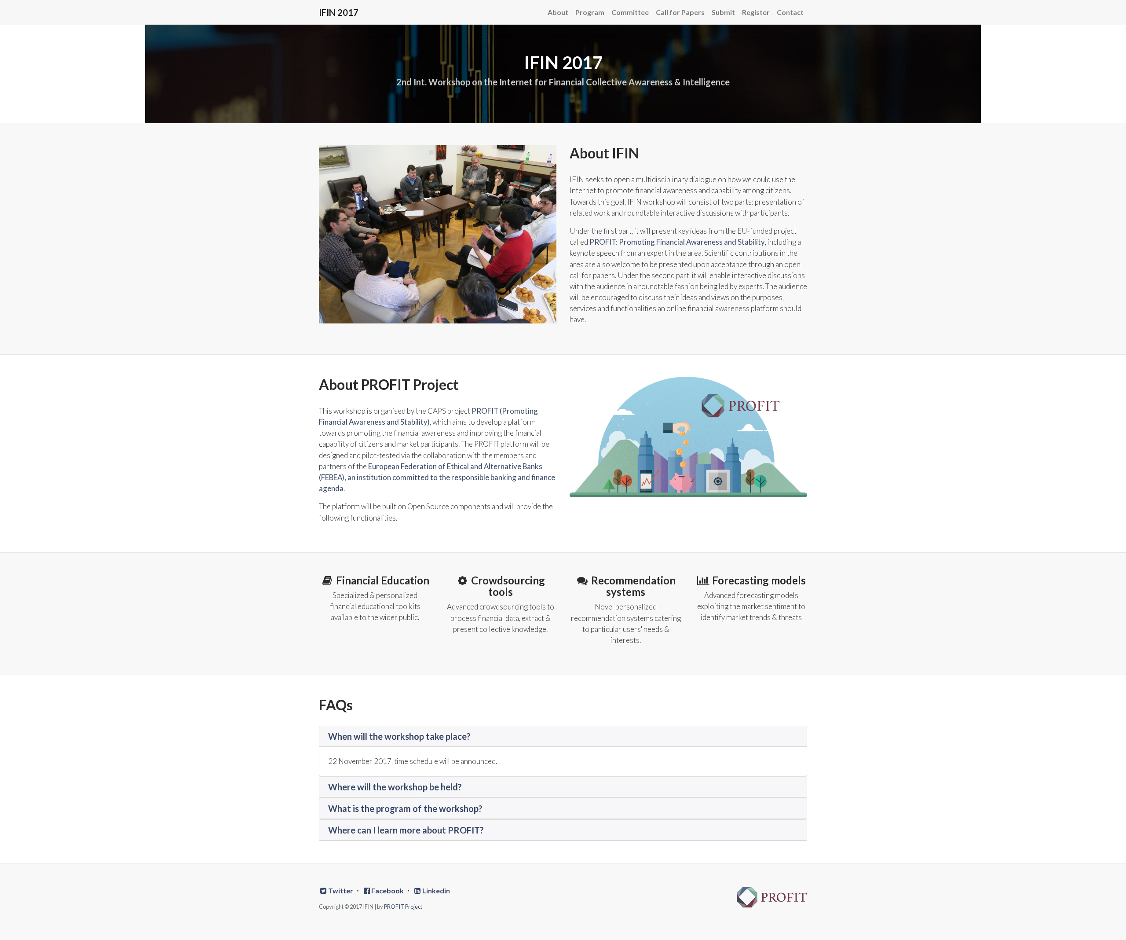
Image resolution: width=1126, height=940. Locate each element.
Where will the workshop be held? (395, 787)
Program (589, 12)
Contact (790, 12)
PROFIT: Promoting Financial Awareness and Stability (677, 241)
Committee (630, 12)
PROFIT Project (403, 906)
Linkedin (436, 890)
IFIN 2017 (338, 12)
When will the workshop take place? (399, 736)
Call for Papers (680, 12)
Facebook (387, 890)
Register (756, 12)
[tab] (563, 736)
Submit (723, 12)
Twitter (340, 890)
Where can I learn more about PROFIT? (406, 830)
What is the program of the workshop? (405, 808)
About (558, 12)
